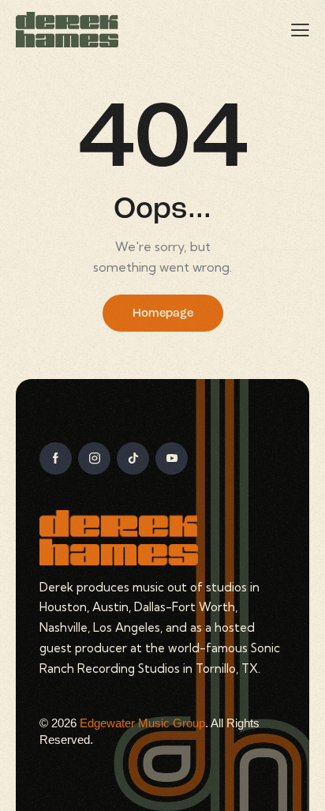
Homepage (163, 314)
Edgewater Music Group (142, 723)
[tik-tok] (133, 458)
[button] (300, 30)
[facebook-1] (55, 458)
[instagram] (94, 458)
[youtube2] (171, 458)
